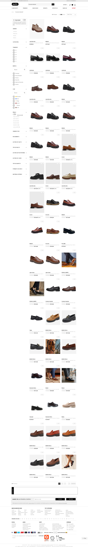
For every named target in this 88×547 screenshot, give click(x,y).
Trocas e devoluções (27, 526)
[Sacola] (75, 5)
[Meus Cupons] (70, 5)
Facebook (14, 525)
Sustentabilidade (55, 523)
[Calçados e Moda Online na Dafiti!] (15, 4)
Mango (19, 511)
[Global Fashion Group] (40, 532)
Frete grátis (71, 524)
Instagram (14, 526)
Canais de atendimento (71, 0)
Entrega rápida (72, 526)
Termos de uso (26, 529)
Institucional (41, 526)
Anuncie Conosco (55, 529)
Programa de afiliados (56, 525)
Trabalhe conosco (42, 527)
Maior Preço (69, 14)
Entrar (65, 4)
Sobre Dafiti (41, 525)
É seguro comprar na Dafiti (57, 528)
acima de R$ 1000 (16, 127)
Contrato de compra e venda (58, 527)
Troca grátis (71, 527)
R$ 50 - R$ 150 (15, 118)
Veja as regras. (31, 503)
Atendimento (25, 525)
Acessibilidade (42, 523)
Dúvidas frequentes (26, 523)
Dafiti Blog (14, 523)
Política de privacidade (57, 526)
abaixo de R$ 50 (16, 116)
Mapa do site (25, 527)
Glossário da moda (26, 528)
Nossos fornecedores (43, 528)
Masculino (71, 499)
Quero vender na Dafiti (43, 529)
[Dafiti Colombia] (66, 532)
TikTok (13, 527)
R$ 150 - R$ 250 (16, 120)
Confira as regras (62, 545)
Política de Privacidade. (62, 503)
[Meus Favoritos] (73, 5)
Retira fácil (71, 529)
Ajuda (67, 510)
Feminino (60, 499)
